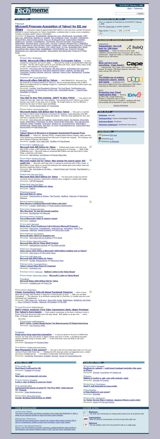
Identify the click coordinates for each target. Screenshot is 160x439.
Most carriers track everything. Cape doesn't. (112, 64)
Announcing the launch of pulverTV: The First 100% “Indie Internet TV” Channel (44, 389)
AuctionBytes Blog (22, 49)
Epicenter (29, 41)
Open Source (34, 253)
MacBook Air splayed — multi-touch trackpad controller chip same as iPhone (112, 369)
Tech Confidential (57, 38)
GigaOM (47, 38)
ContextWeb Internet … (67, 90)
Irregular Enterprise (27, 90)
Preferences (138, 8)
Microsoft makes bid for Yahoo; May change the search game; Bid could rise (52, 162)
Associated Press (40, 78)
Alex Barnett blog (65, 51)
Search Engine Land (41, 109)
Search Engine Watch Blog (64, 122)
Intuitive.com (56, 123)
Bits (30, 169)
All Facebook (52, 302)
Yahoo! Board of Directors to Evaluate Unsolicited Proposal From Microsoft (52, 134)
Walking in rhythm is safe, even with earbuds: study (106, 378)
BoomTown (32, 290)
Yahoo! (64, 45)
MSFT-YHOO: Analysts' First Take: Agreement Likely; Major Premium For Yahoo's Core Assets (51, 310)
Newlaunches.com (21, 51)
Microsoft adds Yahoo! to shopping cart (37, 236)
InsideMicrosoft (34, 283)
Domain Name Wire (59, 155)
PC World (49, 122)
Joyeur (95, 402)
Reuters (88, 376)
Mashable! (81, 40)
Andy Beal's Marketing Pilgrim (54, 70)
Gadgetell (30, 47)
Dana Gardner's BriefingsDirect (61, 206)
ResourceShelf (25, 127)
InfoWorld (69, 70)
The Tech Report (64, 88)
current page (110, 27)
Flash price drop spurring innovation (33, 334)
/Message (46, 213)
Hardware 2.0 (38, 38)
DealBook (64, 196)
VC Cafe (65, 47)
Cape (100, 61)
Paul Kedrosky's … (79, 41)
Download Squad (32, 43)
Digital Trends (55, 47)
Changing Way (25, 125)
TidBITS (32, 189)
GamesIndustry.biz (75, 356)
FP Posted (39, 216)
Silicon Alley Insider (62, 230)
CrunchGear (24, 72)
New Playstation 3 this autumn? (31, 350)
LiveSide (32, 88)
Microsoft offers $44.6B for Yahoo (39, 80)
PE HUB (63, 302)
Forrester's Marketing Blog (68, 43)
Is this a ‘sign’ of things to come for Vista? (33, 382)
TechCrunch (36, 58)
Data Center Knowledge (38, 51)
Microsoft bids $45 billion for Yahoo (38, 147)
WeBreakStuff (77, 72)
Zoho (100, 75)
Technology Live (35, 268)
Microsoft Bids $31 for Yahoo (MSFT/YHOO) (39, 243)
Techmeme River (105, 118)
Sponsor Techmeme (121, 105)
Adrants (34, 92)
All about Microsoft (58, 40)
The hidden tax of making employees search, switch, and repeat (112, 79)
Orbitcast (26, 74)
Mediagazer (93, 412)
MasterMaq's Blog (75, 47)
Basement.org (27, 45)
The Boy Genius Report (37, 106)
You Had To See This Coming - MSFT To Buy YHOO (47, 98)
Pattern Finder (35, 49)
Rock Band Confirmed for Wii (28, 368)
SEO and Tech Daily (63, 41)
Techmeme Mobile (106, 121)
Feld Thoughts (55, 196)
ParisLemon (33, 228)
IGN (29, 366)
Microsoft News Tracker (42, 45)
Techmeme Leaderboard (108, 125)
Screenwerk (24, 230)
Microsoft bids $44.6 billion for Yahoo (36, 258)
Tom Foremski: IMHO (37, 325)
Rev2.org (47, 40)
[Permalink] (16, 24)
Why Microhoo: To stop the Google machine (39, 211)
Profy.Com (48, 283)
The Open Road (35, 249)
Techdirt (32, 261)
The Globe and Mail (58, 245)
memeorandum (95, 417)
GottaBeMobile (46, 49)
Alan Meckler (34, 155)
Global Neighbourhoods (33, 392)
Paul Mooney (65, 141)
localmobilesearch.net (67, 125)
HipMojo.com (20, 41)
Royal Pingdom (90, 390)
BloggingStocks (42, 261)
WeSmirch (93, 423)
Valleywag (56, 72)
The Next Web (79, 70)
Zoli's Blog (46, 125)
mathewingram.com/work (38, 245)
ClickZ (66, 38)
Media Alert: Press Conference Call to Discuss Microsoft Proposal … (50, 226)
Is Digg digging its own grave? (97, 392)
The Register (50, 41)
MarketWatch (81, 123)
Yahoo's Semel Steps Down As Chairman (38, 266)
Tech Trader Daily (42, 141)
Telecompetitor (53, 51)
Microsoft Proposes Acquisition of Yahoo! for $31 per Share (51, 28)
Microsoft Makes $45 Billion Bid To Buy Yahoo (44, 112)
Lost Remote (44, 155)
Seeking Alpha (71, 40)
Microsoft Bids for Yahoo (31, 194)
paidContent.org (36, 70)
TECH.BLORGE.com (60, 49)
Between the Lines (54, 36)
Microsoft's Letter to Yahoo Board (64, 275)
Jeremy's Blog (65, 72)
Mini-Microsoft (67, 36)
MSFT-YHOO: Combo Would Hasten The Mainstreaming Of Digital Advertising (54, 323)
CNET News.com (35, 256)
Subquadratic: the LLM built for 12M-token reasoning (110, 48)
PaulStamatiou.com (78, 88)
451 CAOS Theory (49, 253)
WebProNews (20, 43)
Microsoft (20, 24)
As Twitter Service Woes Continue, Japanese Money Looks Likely (112, 400)
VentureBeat (68, 228)
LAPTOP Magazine (36, 181)
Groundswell (77, 36)
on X (111, 139)
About (129, 8)
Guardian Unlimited (36, 72)
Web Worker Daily (40, 127)
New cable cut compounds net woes (31, 376)
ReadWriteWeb (41, 36)
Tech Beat (73, 38)
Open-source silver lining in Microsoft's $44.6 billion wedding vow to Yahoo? (53, 251)
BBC (18, 374)
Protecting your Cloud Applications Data (110, 93)
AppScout (47, 72)
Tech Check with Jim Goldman (40, 69)
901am (85, 47)
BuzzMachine (34, 213)
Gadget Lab (117, 372)
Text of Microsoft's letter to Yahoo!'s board (38, 218)
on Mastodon (114, 141)
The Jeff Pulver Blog (24, 386)
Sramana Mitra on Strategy (39, 196)
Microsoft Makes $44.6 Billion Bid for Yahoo (39, 281)
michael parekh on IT (75, 45)
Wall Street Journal (28, 192)
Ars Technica (38, 234)
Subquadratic (103, 44)
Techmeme (103, 115)
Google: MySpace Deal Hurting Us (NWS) (33, 398)
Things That (78, 228)
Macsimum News (57, 261)
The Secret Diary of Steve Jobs (46, 90)
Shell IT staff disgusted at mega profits (100, 386)
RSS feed (113, 135)
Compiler (32, 206)
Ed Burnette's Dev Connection (78, 69)
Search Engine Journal (35, 40)
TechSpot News (42, 342)
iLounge (106, 380)
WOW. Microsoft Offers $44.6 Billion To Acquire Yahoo (50, 60)
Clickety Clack (44, 43)
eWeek (30, 123)
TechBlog (53, 141)
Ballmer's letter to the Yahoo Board (59, 272)
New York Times (37, 174)
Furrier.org (76, 51)
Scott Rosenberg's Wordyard (47, 88)
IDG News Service (59, 69)
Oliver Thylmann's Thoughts (28, 302)
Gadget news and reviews (37, 347)
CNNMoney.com (38, 145)
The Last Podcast (107, 402)
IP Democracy (30, 36)
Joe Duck (54, 43)
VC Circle (54, 125)
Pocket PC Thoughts (76, 49)
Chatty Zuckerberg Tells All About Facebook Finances (44, 292)
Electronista (40, 122)
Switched (87, 45)
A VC (28, 95)
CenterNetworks (39, 41)
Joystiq (61, 356)
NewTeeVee (28, 38)
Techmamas (54, 106)
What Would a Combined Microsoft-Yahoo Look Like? (43, 203)
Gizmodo (72, 169)
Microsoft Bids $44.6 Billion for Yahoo (39, 177)
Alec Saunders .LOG (42, 47)
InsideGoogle (56, 45)
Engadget (86, 72)
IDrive (101, 90)
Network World (20, 47)
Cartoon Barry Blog (83, 125)
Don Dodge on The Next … (43, 169)
